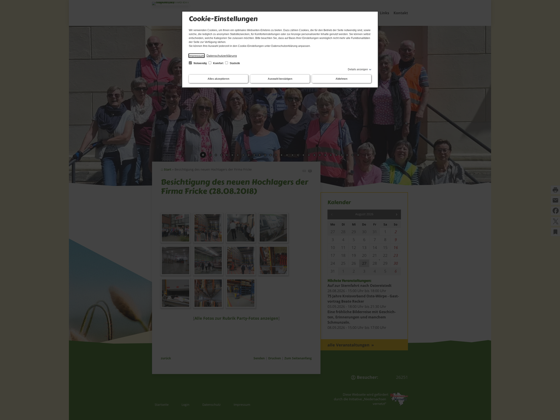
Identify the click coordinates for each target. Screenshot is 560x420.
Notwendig (200, 63)
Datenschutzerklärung (221, 55)
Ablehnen (341, 78)
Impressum (196, 55)
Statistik (234, 63)
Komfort (218, 63)
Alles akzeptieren (218, 78)
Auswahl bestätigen (280, 78)
